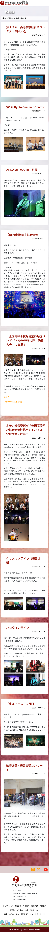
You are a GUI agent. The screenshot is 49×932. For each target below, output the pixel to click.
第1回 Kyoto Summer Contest (25, 107)
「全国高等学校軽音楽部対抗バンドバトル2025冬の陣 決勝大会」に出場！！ (25, 340)
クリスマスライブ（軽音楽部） (23, 560)
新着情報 (18, 906)
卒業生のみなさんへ (11, 914)
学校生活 (42, 906)
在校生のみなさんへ (32, 910)
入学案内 (19, 910)
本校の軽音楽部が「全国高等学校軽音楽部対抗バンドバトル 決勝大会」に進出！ (25, 430)
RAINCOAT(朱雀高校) (13, 401)
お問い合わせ (40, 914)
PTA (32, 914)
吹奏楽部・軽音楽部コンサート (24, 767)
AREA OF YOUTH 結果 (21, 169)
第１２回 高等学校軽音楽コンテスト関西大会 (25, 29)
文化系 (16, 18)
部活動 (9, 18)
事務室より (25, 914)
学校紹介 (26, 906)
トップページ (8, 906)
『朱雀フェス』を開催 (20, 703)
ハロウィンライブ (17, 627)
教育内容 (34, 906)
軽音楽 (23, 18)
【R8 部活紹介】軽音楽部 (22, 234)
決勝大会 (7, 396)
